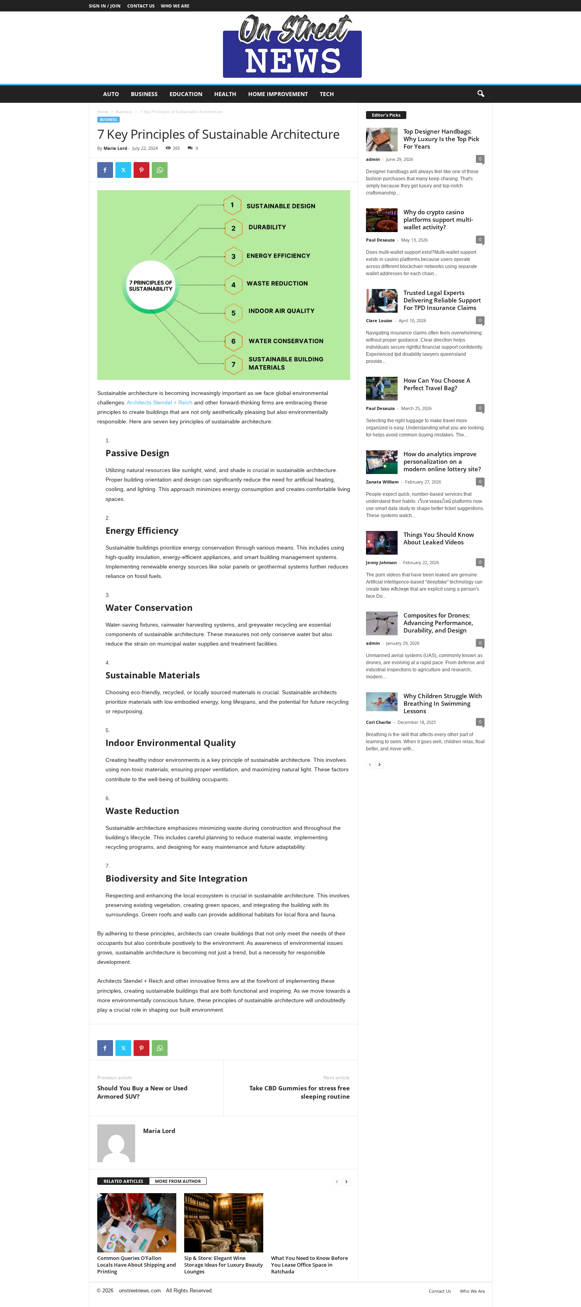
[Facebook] (105, 170)
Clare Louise (379, 320)
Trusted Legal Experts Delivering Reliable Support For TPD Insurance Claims (442, 300)
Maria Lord (115, 148)
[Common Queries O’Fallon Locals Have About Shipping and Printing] (136, 1222)
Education (186, 94)
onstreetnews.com (140, 1291)
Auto (111, 94)
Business (144, 94)
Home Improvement (278, 94)
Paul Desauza (380, 240)
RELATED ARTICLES (123, 1181)
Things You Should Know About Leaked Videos (439, 538)
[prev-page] (337, 1181)
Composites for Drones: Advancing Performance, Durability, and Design (438, 622)
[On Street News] (290, 47)
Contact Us (141, 6)
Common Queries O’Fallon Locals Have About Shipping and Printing (136, 1264)
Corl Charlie (378, 722)
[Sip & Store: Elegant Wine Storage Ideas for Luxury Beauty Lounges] (223, 1222)
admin (373, 159)
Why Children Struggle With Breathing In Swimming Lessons (443, 703)
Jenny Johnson (381, 562)
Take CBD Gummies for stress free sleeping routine (299, 1092)
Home (102, 111)
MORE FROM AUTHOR (178, 1181)
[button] (480, 94)
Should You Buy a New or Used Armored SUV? (142, 1092)
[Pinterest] (141, 170)
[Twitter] (123, 170)
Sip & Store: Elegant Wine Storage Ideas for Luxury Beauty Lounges (223, 1264)
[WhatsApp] (160, 170)
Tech (327, 94)
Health (225, 94)
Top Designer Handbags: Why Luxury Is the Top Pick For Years (441, 138)
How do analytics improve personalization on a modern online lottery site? (442, 461)
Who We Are (175, 6)
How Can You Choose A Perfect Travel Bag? (437, 384)
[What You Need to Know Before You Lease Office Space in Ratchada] (310, 1222)
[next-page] (346, 1181)
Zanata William (382, 482)
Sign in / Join (105, 6)
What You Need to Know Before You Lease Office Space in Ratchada (309, 1264)
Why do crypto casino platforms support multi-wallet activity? (438, 219)
